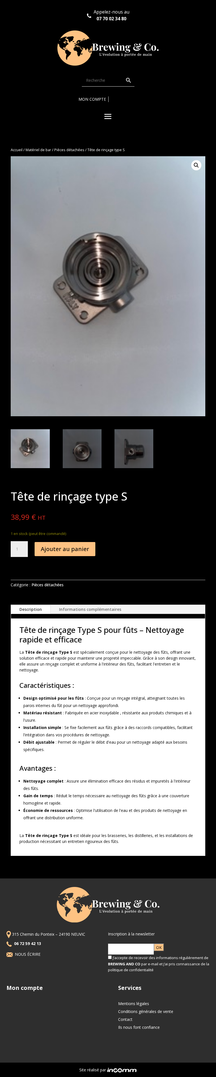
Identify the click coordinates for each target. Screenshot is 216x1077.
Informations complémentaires (90, 609)
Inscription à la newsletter (131, 934)
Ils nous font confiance (139, 1027)
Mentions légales (133, 1003)
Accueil (16, 149)
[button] (196, 165)
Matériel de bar (38, 149)
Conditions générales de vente (145, 1011)
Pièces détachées (69, 149)
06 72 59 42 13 (28, 943)
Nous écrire (28, 954)
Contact (125, 1019)
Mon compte (92, 99)
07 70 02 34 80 (111, 19)
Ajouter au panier (65, 549)
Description (30, 609)
